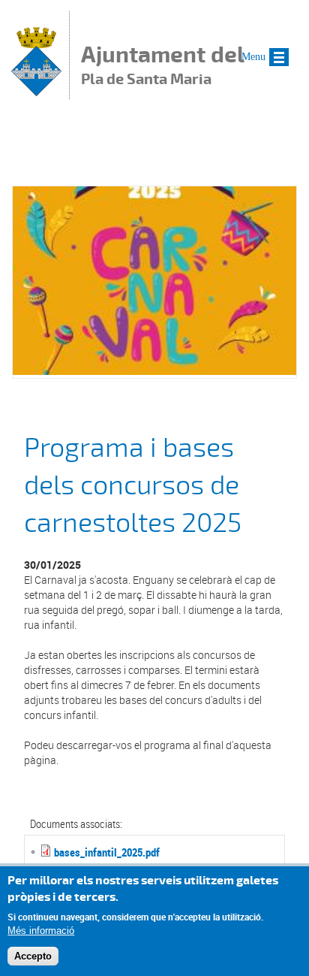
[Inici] (36, 92)
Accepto (33, 956)
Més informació (41, 930)
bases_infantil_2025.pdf (107, 852)
